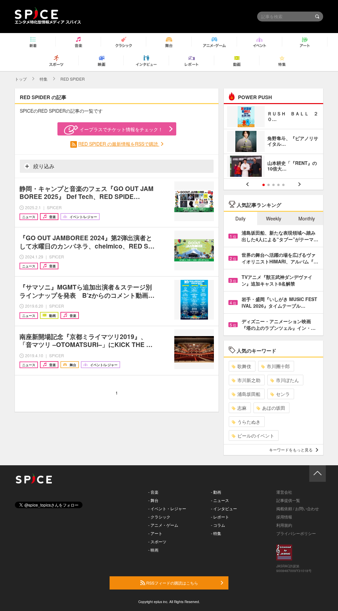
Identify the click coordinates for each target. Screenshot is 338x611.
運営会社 (284, 492)
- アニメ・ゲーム (163, 525)
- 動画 (216, 492)
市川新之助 (248, 380)
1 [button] (263, 185)
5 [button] (283, 185)
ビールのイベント (255, 435)
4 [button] (278, 185)
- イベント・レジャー (167, 508)
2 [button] (268, 185)
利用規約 (284, 525)
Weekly (273, 218)
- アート (155, 533)
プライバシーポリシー (296, 533)
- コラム (218, 525)
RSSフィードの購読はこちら (171, 583)
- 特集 (216, 533)
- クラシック (159, 516)
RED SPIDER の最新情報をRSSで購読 (118, 143)
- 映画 (153, 550)
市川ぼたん (287, 380)
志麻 (242, 407)
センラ (283, 394)
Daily (240, 218)
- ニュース (220, 500)
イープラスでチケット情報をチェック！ (121, 129)
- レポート (220, 516)
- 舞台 (153, 500)
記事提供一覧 (288, 500)
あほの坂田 (273, 407)
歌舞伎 (244, 366)
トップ (21, 79)
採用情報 (284, 516)
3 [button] (273, 185)
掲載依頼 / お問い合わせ (297, 508)
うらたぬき (248, 421)
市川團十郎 (278, 366)
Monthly (306, 218)
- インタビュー (224, 508)
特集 (44, 79)
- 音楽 (153, 492)
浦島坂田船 (248, 394)
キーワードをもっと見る (291, 449)
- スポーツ (157, 541)
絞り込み (43, 166)
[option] (273, 142)
